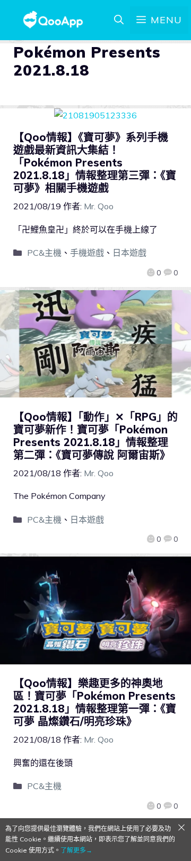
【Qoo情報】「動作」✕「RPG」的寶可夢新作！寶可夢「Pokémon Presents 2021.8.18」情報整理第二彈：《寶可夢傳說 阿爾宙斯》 (95, 435)
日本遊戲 (129, 252)
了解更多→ (76, 850)
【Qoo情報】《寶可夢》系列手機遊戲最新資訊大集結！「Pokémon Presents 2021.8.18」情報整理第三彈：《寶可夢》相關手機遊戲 (94, 163)
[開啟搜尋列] (119, 20)
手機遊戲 (87, 252)
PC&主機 (44, 252)
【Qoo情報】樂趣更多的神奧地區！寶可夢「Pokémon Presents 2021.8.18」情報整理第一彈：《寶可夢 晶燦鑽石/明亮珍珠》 (94, 702)
